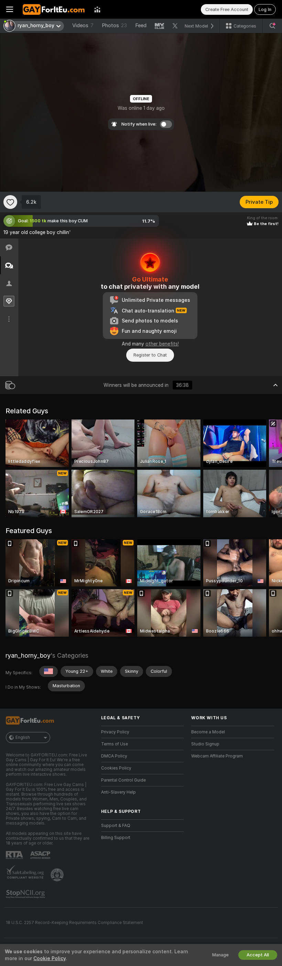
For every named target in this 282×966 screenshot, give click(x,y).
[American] (48, 671)
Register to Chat (150, 355)
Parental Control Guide (123, 780)
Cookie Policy (49, 958)
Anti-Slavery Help (118, 792)
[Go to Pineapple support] (58, 874)
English (22, 737)
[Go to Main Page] (53, 9)
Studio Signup (205, 744)
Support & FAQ (115, 825)
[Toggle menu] (9, 9)
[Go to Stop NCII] (26, 894)
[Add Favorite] (10, 202)
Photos (114, 25)
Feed (141, 25)
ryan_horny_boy (28, 655)
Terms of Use (114, 744)
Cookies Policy (116, 768)
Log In (265, 9)
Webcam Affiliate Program (217, 756)
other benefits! (162, 344)
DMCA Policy (114, 756)
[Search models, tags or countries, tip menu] (272, 26)
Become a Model (208, 732)
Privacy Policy (115, 732)
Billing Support (115, 837)
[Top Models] (97, 9)
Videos (83, 25)
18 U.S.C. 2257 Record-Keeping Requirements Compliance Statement (74, 922)
